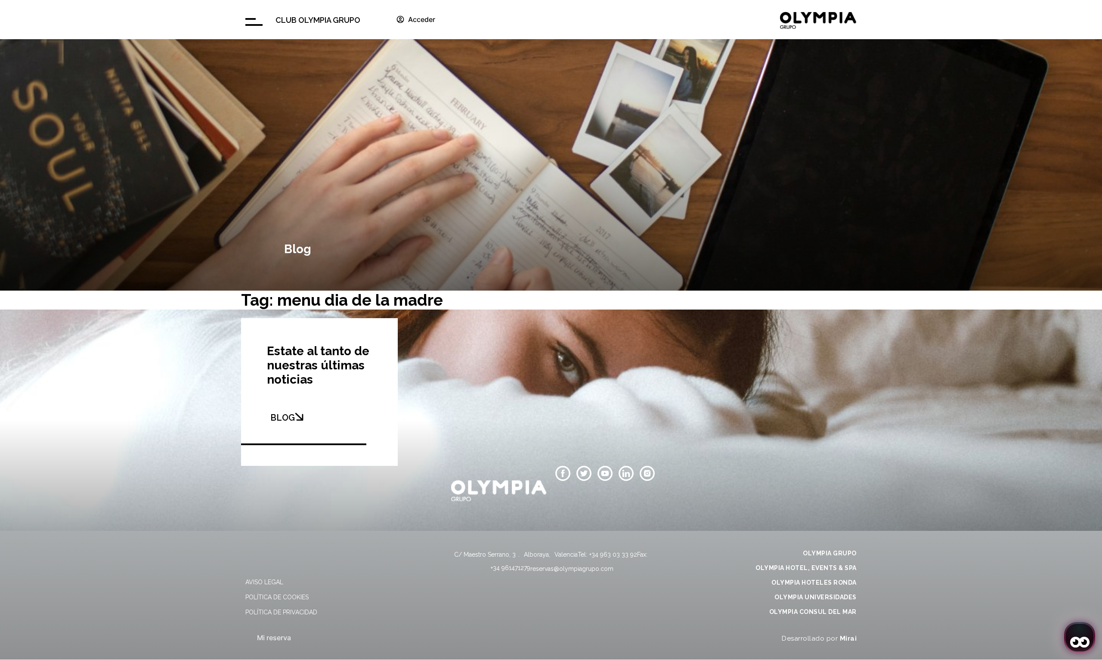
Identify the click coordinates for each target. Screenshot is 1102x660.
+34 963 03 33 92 (613, 554)
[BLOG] (299, 416)
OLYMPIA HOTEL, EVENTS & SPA (806, 567)
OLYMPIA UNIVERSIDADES (815, 597)
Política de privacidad (281, 612)
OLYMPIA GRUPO (830, 553)
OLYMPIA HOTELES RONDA (814, 582)
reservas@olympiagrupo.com (571, 568)
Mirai (848, 638)
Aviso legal (264, 582)
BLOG (282, 417)
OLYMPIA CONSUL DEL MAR (813, 611)
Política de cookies (277, 597)
